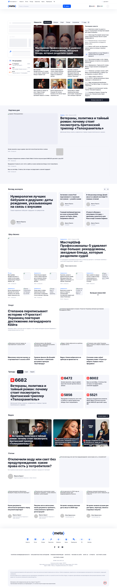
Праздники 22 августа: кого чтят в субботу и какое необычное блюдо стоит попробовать (33, 164)
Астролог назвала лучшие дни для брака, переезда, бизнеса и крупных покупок (97, 507)
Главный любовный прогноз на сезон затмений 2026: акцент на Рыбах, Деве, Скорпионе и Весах (70, 215)
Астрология (76, 22)
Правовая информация (56, 554)
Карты (42, 1)
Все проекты (13, 1)
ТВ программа (16, 61)
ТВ (54, 1)
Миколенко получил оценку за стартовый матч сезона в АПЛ (19, 358)
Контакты (67, 554)
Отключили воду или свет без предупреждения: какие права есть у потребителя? (32, 463)
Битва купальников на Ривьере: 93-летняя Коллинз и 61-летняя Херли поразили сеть (58, 93)
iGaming (89, 542)
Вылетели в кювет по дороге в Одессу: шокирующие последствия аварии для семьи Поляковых (67, 293)
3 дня (26, 371)
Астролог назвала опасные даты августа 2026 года (70, 506)
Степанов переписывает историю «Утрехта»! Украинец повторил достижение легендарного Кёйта (29, 317)
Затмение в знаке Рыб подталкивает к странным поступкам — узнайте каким (70, 197)
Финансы (58, 542)
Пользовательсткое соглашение (40, 554)
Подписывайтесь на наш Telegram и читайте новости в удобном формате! (98, 54)
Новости (22, 1)
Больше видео (102, 416)
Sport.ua (85, 554)
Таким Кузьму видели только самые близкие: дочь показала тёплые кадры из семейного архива (57, 73)
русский (106, 1)
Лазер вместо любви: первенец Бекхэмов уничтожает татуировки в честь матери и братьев (75, 93)
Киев (84, 22)
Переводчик (49, 1)
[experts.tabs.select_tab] (104, 189)
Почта (26, 1)
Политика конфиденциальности (20, 554)
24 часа (20, 371)
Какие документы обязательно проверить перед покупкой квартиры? (19, 507)
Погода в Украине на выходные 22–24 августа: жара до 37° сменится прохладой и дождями (95, 433)
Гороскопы (37, 1)
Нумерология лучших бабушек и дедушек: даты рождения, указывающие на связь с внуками (31, 201)
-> (98, 294)
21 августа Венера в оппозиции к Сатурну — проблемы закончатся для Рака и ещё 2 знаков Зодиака (96, 215)
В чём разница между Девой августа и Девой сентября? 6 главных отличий (96, 197)
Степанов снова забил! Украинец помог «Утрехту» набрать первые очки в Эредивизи (97, 360)
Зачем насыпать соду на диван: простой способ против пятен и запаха (28, 149)
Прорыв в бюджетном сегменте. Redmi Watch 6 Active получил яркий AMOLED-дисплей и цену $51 (35, 158)
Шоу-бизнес (47, 22)
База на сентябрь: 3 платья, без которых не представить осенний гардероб (29, 169)
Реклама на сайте (77, 554)
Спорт (62, 22)
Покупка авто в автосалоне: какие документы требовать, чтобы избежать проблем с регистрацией (44, 509)
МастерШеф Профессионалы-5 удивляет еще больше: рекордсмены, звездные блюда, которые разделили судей (83, 249)
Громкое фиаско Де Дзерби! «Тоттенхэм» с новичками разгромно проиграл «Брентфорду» (44, 360)
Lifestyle (55, 22)
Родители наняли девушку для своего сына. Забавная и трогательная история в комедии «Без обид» (66, 433)
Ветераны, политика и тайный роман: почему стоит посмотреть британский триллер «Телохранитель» (84, 123)
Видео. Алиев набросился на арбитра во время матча (70, 358)
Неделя (32, 371)
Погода (31, 1)
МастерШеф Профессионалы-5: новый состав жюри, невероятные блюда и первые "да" (41, 72)
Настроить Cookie (101, 554)
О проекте (92, 554)
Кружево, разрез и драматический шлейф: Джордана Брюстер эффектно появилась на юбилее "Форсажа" (74, 73)
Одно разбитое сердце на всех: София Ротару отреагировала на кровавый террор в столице (41, 93)
